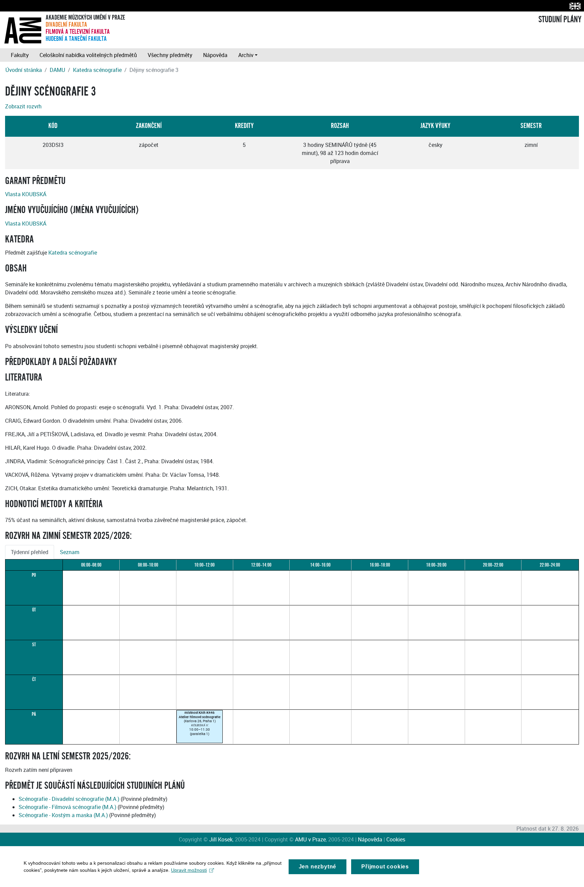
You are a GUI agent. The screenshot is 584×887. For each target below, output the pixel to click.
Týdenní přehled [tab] (29, 552)
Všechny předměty (170, 55)
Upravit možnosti (189, 870)
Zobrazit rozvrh (23, 106)
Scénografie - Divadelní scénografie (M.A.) (69, 799)
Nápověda (215, 55)
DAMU (57, 70)
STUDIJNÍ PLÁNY (559, 19)
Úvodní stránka (23, 70)
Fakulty (20, 55)
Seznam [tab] (69, 552)
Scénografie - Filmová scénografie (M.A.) (67, 807)
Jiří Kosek (221, 839)
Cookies (395, 839)
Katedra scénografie (97, 70)
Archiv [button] (245, 55)
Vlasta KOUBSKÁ (25, 194)
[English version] (573, 6)
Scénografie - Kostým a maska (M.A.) (63, 815)
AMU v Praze (310, 839)
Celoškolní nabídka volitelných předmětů (88, 55)
